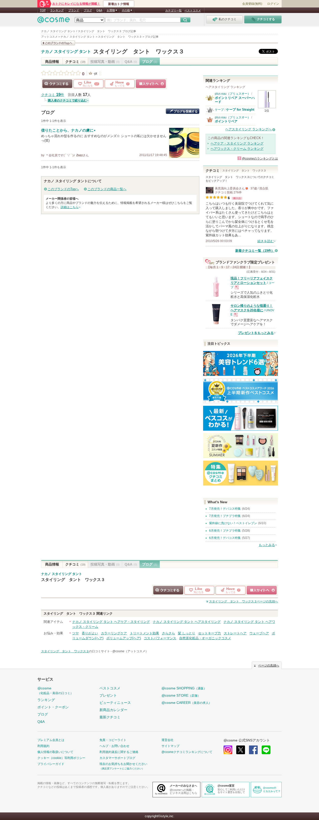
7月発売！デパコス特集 (225, 508)
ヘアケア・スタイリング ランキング (237, 143)
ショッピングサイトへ (151, 84)
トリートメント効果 (144, 633)
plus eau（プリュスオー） (232, 93)
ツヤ (75, 633)
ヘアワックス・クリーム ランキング (237, 149)
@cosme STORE (180, 695)
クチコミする (57, 84)
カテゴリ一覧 (173, 10)
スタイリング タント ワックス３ (138, 51)
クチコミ (75, 62)
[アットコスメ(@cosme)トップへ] (53, 21)
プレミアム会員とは (50, 740)
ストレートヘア (235, 633)
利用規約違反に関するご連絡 (118, 752)
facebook (253, 749)
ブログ (88, 10)
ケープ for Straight (240, 109)
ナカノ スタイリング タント (66, 51)
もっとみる (267, 545)
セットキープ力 (209, 633)
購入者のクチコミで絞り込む (67, 100)
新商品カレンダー (113, 710)
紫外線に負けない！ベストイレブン (233, 523)
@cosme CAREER (186, 703)
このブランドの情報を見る (58, 43)
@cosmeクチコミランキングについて (186, 752)
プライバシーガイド (50, 764)
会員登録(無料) (252, 3)
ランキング (57, 10)
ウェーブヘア (259, 633)
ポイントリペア (226, 121)
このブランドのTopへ (63, 189)
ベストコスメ (192, 10)
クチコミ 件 (52, 95)
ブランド (73, 10)
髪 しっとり (186, 633)
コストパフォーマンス (160, 638)
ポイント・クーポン (53, 707)
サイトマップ (170, 746)
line (266, 749)
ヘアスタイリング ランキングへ (248, 129)
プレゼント (108, 695)
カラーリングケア (114, 633)
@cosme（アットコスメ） (130, 651)
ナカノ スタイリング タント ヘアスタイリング (187, 622)
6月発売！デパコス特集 (225, 538)
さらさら (168, 633)
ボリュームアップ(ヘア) (123, 638)
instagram (228, 749)
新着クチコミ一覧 (254, 250)
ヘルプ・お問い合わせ (114, 746)
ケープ (219, 109)
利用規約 (43, 746)
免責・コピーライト (112, 740)
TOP (43, 10)
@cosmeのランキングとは (260, 158)
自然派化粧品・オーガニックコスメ (205, 638)
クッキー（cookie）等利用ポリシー (61, 758)
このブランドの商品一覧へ (106, 189)
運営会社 (167, 740)
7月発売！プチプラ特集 (225, 516)
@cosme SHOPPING (184, 688)
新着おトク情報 (118, 4)
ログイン (273, 3)
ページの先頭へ (243, 601)
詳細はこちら (70, 207)
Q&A (99, 10)
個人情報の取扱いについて (55, 752)
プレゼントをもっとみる (256, 333)
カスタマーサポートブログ (117, 758)
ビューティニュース (115, 703)
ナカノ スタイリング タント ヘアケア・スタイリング (111, 622)
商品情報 (52, 62)
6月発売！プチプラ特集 (225, 530)
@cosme (55, 690)
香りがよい (90, 633)
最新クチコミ (109, 717)
